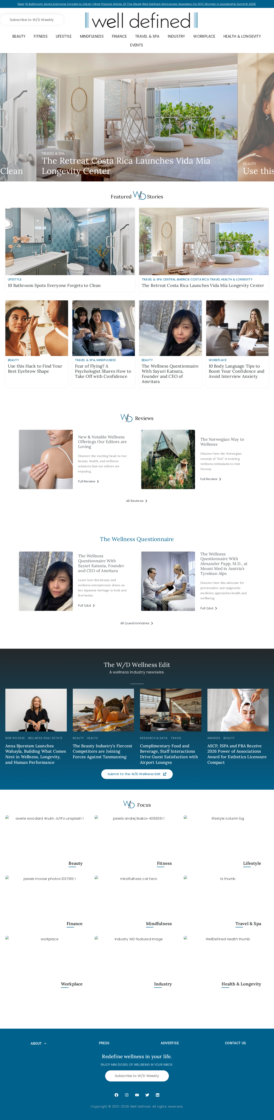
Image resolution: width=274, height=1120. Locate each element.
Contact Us (235, 1043)
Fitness (164, 863)
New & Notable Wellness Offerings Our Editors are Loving (102, 441)
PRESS (104, 1043)
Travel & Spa (85, 360)
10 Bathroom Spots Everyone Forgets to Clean (58, 4)
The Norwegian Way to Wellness (222, 442)
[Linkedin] (157, 1095)
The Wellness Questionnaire (137, 539)
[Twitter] (147, 1095)
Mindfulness (106, 360)
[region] (137, 117)
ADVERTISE (170, 1043)
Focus (144, 805)
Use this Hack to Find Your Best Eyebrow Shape (35, 368)
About (36, 1043)
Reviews (144, 418)
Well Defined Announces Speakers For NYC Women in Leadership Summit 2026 (199, 4)
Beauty (13, 360)
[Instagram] (127, 1095)
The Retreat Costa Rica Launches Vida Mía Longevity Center (203, 285)
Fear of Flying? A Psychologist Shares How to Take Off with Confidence (103, 371)
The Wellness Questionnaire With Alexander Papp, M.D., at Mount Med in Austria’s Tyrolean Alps (223, 563)
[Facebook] (116, 1095)
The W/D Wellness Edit (137, 665)
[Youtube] (137, 1095)
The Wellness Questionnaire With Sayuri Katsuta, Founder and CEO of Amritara (170, 373)
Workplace (218, 360)
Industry (163, 984)
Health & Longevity (241, 984)
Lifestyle (252, 863)
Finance (75, 923)
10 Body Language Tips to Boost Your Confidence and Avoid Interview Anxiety (237, 371)
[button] (137, 117)
